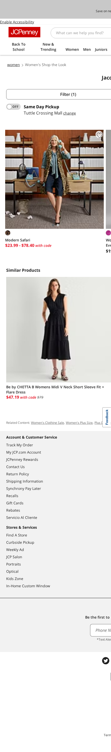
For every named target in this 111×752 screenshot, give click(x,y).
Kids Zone (14, 578)
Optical (12, 571)
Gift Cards (14, 502)
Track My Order (19, 444)
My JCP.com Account (23, 452)
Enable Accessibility (17, 21)
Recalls (12, 495)
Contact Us (15, 466)
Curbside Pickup (20, 542)
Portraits (13, 564)
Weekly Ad (15, 549)
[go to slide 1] (53, 225)
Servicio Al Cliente (21, 517)
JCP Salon (14, 556)
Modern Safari (17, 240)
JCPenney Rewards (22, 459)
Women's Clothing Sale (47, 422)
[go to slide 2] (58, 225)
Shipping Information (24, 481)
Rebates (13, 510)
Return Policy (17, 473)
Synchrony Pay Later (23, 488)
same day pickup (41, 107)
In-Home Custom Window (28, 585)
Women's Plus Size (79, 422)
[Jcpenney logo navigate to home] (24, 32)
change (69, 113)
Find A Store (16, 535)
